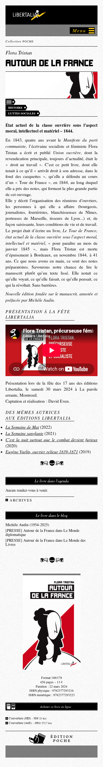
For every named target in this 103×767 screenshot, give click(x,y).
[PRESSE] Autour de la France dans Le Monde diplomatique (42, 532)
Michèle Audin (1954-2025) (27, 524)
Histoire (15, 107)
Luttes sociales (21, 113)
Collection (19, 41)
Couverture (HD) (27, 718)
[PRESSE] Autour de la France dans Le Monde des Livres (45, 542)
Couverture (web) (30, 723)
